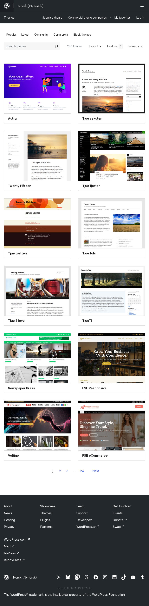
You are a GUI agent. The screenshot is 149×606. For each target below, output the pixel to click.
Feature (114, 46)
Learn (80, 506)
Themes (9, 17)
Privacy (9, 527)
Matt (9, 546)
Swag (119, 527)
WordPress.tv (88, 527)
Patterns (46, 527)
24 (82, 471)
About (8, 506)
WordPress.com (17, 539)
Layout (93, 46)
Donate (120, 520)
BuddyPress (14, 560)
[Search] (56, 46)
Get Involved (122, 506)
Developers (84, 520)
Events (118, 513)
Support (82, 513)
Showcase (47, 506)
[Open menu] (143, 6)
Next (95, 471)
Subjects (133, 46)
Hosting (9, 520)
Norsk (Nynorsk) (25, 577)
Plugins (45, 520)
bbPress (12, 553)
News (8, 513)
